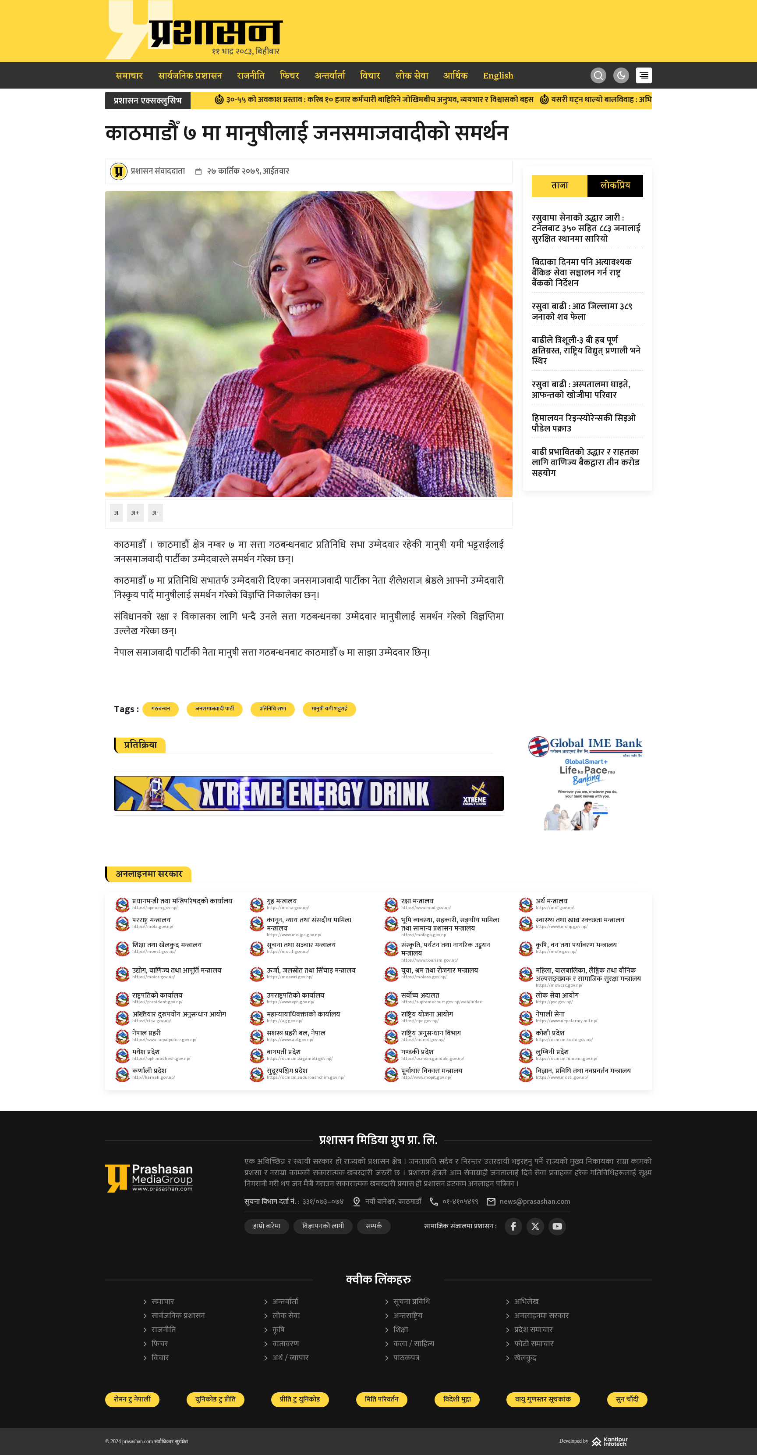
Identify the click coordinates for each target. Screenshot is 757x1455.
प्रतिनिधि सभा (272, 708)
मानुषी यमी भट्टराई (329, 708)
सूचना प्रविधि (407, 1302)
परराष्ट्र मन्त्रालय (151, 920)
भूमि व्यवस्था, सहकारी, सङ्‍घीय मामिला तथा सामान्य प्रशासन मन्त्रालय (450, 924)
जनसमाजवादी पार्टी (214, 708)
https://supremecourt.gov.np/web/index (441, 1002)
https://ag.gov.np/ (285, 1020)
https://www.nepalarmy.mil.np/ (567, 1020)
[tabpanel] (587, 347)
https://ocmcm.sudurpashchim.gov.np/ (306, 1077)
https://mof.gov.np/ (555, 907)
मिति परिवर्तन (382, 1399)
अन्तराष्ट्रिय (403, 1316)
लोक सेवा (412, 76)
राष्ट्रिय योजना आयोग (427, 1014)
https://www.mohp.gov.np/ (562, 926)
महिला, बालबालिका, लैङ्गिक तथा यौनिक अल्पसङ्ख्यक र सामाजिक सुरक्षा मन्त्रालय (588, 975)
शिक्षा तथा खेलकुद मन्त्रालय (167, 945)
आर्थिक (455, 76)
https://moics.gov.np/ (153, 977)
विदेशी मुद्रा (457, 1399)
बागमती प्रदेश (284, 1052)
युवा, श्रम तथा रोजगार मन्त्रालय (439, 971)
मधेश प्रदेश (146, 1052)
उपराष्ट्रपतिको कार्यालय (296, 996)
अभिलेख (522, 1302)
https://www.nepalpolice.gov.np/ (164, 1039)
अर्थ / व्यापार (286, 1358)
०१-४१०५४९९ (460, 1202)
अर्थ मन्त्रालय (552, 901)
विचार (370, 76)
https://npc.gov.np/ (420, 1020)
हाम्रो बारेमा (266, 1226)
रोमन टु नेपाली (132, 1399)
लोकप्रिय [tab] (615, 186)
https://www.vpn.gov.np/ (291, 1002)
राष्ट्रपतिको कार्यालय (157, 996)
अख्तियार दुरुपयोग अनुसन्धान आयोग (179, 1014)
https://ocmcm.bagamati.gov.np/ (300, 1058)
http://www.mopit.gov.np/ (426, 1077)
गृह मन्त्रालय (282, 901)
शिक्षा (396, 1330)
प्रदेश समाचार (529, 1330)
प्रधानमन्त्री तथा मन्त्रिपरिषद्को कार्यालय (182, 901)
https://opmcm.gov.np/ (155, 907)
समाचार (129, 76)
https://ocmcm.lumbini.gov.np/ (567, 1058)
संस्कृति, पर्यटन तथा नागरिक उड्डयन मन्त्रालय (445, 949)
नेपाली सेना (550, 1014)
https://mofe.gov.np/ (556, 951)
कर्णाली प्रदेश (149, 1071)
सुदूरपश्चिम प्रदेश (287, 1071)
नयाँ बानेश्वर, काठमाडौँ (393, 1202)
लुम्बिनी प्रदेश (552, 1052)
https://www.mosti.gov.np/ (562, 1077)
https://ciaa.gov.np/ (151, 1020)
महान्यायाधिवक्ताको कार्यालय (303, 1014)
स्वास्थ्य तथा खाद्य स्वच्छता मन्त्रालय (580, 920)
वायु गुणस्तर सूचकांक (543, 1399)
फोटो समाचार (529, 1344)
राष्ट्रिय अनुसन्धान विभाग (431, 1033)
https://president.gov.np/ (157, 1002)
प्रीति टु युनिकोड (300, 1399)
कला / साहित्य (409, 1344)
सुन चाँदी (627, 1399)
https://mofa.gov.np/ (152, 926)
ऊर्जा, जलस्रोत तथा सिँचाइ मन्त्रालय (311, 971)
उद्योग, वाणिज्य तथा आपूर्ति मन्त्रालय (177, 971)
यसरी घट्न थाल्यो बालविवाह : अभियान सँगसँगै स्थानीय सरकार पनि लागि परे (600, 100)
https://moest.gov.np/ (154, 951)
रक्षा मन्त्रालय (417, 901)
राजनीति (251, 76)
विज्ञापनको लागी (323, 1226)
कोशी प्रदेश (550, 1033)
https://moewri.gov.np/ (290, 977)
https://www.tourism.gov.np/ (429, 960)
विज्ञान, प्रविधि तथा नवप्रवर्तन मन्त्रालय (583, 1071)
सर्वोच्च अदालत (420, 996)
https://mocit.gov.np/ (288, 951)
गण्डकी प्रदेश (417, 1052)
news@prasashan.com (535, 1202)
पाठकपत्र (401, 1358)
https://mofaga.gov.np (423, 934)
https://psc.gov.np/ (554, 1002)
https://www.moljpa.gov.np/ (294, 934)
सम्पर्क (374, 1226)
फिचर (289, 76)
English (498, 76)
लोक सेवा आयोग (557, 996)
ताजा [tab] (560, 186)
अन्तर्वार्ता (330, 76)
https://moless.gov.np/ (424, 977)
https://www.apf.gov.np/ (290, 1039)
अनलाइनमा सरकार (537, 1316)
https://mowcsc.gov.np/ (559, 985)
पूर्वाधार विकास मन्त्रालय (432, 1071)
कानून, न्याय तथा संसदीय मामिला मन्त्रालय (309, 924)
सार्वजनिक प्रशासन (190, 76)
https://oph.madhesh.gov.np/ (161, 1058)
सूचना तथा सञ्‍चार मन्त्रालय (301, 945)
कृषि (274, 1330)
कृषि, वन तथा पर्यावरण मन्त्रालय (576, 945)
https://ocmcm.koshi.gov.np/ (564, 1039)
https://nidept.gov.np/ (423, 1039)
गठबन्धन (160, 708)
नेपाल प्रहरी (146, 1033)
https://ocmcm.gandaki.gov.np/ (432, 1058)
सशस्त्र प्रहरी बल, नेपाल (296, 1033)
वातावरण (281, 1344)
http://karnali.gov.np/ (153, 1077)
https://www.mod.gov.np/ (426, 907)
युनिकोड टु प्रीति (215, 1399)
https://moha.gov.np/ (288, 907)
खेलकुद (521, 1358)
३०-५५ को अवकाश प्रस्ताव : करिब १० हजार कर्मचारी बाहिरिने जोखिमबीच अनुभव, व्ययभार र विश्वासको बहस (317, 100)
